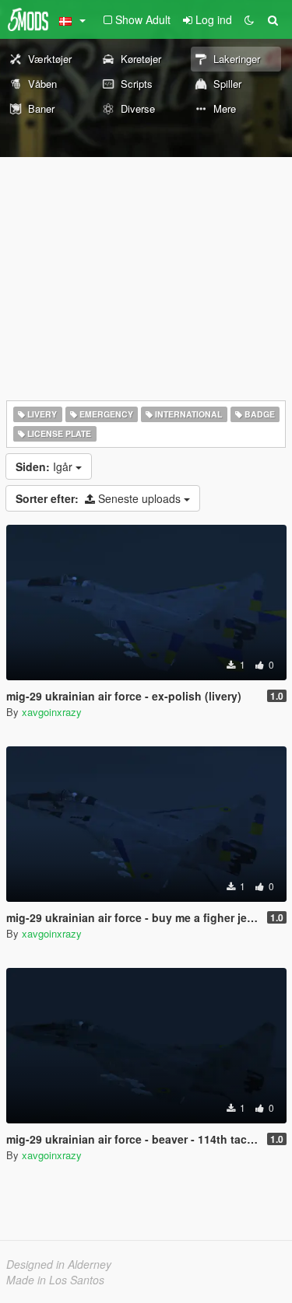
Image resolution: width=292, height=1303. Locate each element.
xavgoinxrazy (52, 711)
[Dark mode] (249, 19)
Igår (46, 466)
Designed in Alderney (58, 1264)
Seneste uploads (100, 498)
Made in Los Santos (55, 1279)
